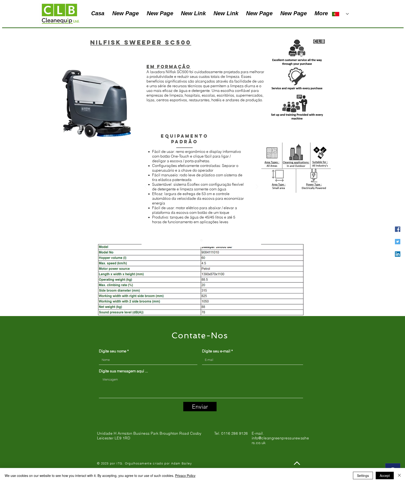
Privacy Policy (185, 475)
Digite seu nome (112, 351)
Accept (385, 475)
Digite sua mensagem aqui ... (123, 371)
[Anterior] (146, 187)
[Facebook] (397, 229)
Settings (363, 475)
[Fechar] (399, 475)
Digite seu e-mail (216, 351)
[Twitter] (397, 241)
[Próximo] (257, 187)
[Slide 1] (201, 240)
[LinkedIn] (397, 254)
